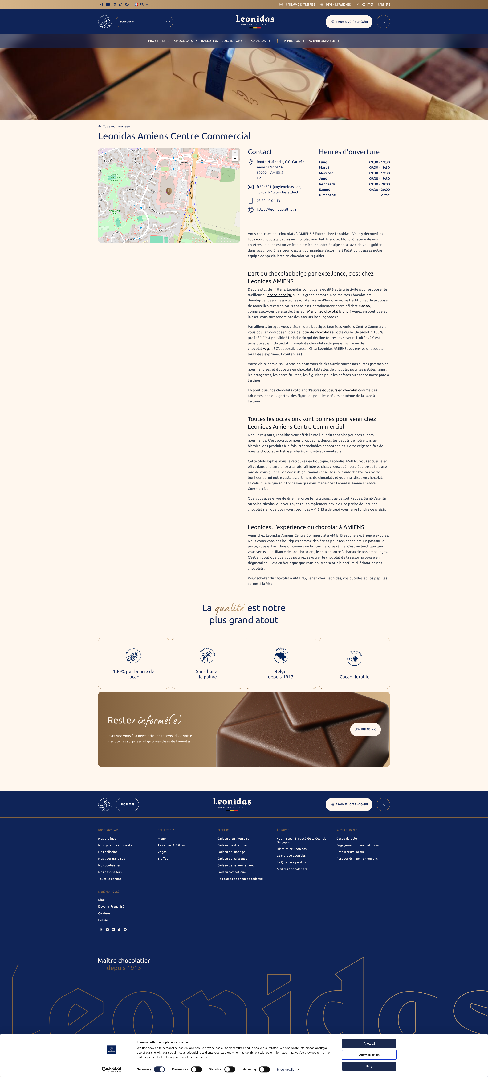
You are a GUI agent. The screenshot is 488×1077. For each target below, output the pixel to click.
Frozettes (127, 804)
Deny (369, 1066)
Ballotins (209, 41)
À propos (283, 830)
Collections (166, 830)
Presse (103, 920)
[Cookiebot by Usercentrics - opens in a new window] (111, 1069)
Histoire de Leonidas (292, 849)
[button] (169, 191)
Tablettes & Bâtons (171, 845)
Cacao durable (346, 838)
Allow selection (369, 1054)
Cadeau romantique (231, 872)
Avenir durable (346, 830)
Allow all (369, 1043)
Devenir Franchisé (111, 906)
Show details (285, 1069)
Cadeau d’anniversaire (233, 838)
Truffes (163, 858)
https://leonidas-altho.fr (277, 209)
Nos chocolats (108, 830)
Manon (163, 838)
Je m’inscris (362, 729)
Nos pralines (107, 838)
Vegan (162, 852)
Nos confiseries (109, 865)
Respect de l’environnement (357, 858)
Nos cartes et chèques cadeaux (240, 879)
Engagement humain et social (358, 845)
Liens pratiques (108, 891)
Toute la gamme (110, 879)
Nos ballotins (107, 852)
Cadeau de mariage (231, 852)
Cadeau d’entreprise (232, 845)
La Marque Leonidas (291, 855)
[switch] (196, 1069)
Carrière (104, 913)
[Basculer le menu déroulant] (147, 4)
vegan (268, 349)
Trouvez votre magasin (352, 21)
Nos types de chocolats (115, 845)
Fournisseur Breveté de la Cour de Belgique (302, 840)
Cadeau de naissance (232, 858)
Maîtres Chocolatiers (292, 869)
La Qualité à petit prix (293, 862)
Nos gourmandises (111, 858)
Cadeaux (223, 830)
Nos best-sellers (110, 872)
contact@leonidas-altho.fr (278, 192)
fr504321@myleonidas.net (278, 187)
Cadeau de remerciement (235, 865)
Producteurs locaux (350, 852)
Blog (101, 900)
